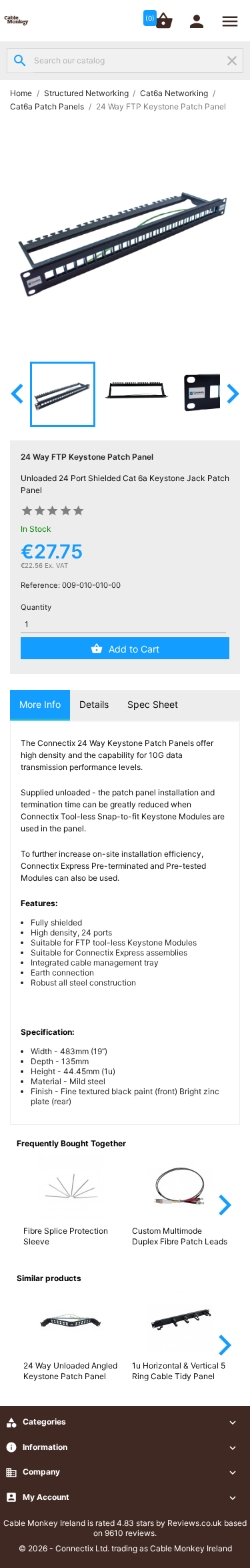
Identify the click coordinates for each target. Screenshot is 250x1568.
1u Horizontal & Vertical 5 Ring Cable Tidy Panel (178, 1370)
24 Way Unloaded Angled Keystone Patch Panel (70, 1370)
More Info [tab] (40, 704)
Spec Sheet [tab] (152, 704)
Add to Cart (134, 649)
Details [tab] (94, 704)
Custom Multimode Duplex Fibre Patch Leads (179, 1236)
